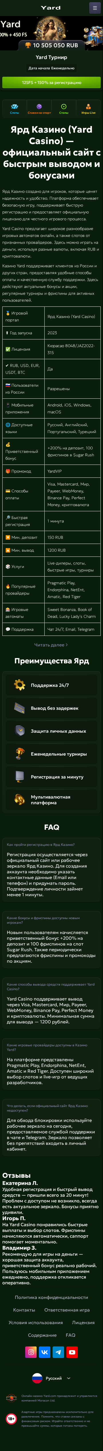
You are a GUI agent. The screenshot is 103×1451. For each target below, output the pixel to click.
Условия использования (36, 1322)
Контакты (24, 1310)
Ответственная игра (67, 1310)
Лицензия (83, 1322)
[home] (51, 8)
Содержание (42, 1335)
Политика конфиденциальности (51, 1297)
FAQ (70, 1335)
